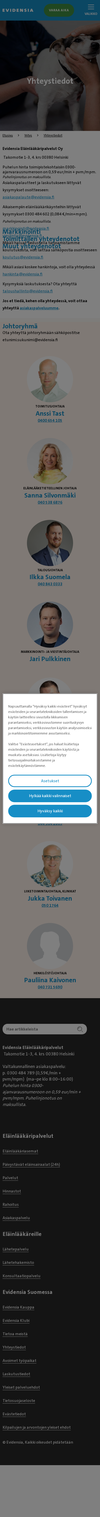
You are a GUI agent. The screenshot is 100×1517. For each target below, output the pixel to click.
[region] (50, 758)
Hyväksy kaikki (50, 811)
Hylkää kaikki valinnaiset (50, 795)
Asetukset (50, 780)
